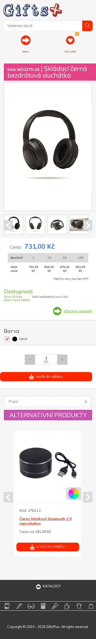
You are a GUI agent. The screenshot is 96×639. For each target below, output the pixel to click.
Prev (8, 225)
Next (87, 225)
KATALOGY (52, 586)
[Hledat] (87, 26)
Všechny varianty (77, 311)
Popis (13, 401)
